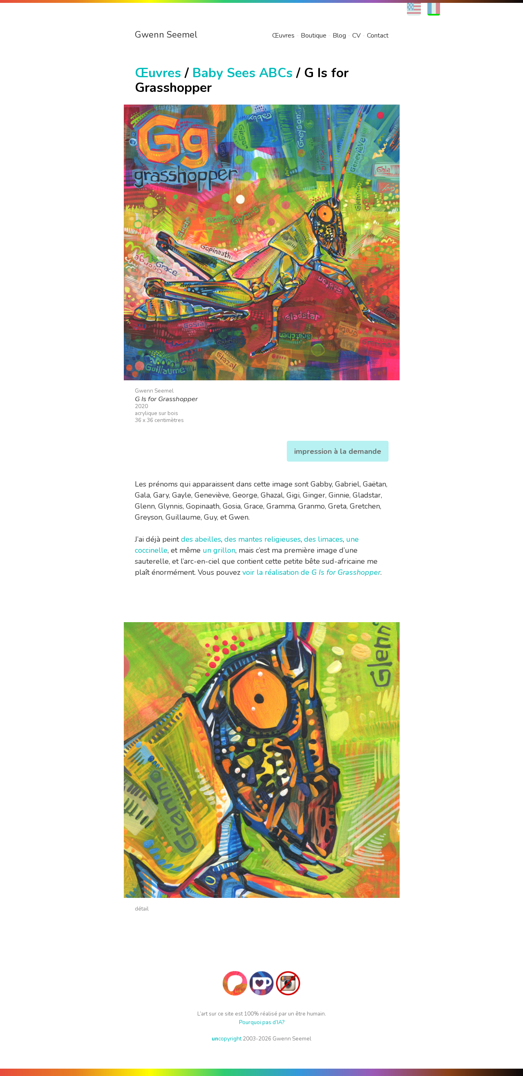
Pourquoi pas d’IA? (261, 1022)
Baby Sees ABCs (242, 73)
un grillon (219, 550)
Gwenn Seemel (166, 35)
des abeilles (201, 539)
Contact (378, 35)
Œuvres (283, 35)
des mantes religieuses (262, 539)
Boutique (313, 35)
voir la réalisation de (311, 572)
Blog (339, 35)
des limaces (323, 539)
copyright (226, 1039)
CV (356, 35)
